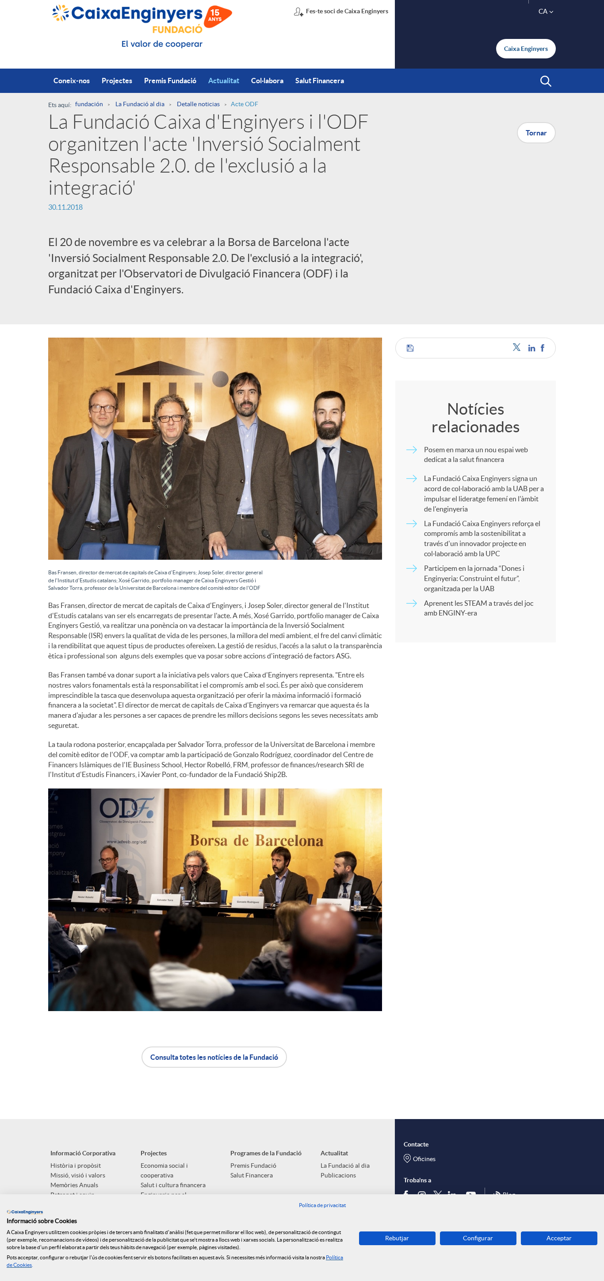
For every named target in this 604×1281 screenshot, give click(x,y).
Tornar (536, 133)
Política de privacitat (322, 1205)
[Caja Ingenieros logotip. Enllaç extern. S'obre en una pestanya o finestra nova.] (25, 1212)
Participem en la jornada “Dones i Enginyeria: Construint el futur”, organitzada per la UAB (474, 578)
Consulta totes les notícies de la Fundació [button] (214, 1057)
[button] (545, 81)
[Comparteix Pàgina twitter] (518, 348)
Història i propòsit (75, 1165)
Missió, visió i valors (77, 1175)
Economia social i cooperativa (164, 1170)
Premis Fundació (253, 1165)
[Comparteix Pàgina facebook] (543, 348)
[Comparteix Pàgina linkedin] (532, 348)
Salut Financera (251, 1175)
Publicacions (338, 1175)
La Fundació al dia (345, 1165)
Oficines (424, 1158)
